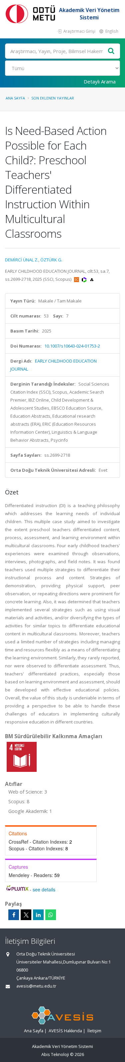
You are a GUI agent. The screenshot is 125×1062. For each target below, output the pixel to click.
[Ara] (111, 51)
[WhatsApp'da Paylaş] (50, 914)
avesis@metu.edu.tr (36, 986)
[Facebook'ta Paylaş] (13, 914)
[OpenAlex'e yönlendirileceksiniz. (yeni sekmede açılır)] (91, 279)
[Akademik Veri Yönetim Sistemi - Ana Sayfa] (31, 13)
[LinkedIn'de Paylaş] (38, 914)
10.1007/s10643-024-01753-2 (72, 346)
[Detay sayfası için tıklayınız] (21, 757)
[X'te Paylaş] (26, 914)
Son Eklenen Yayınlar (52, 97)
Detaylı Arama (100, 81)
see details (44, 889)
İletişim (94, 1031)
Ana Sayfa (15, 97)
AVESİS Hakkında (65, 1031)
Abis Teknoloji (55, 1054)
